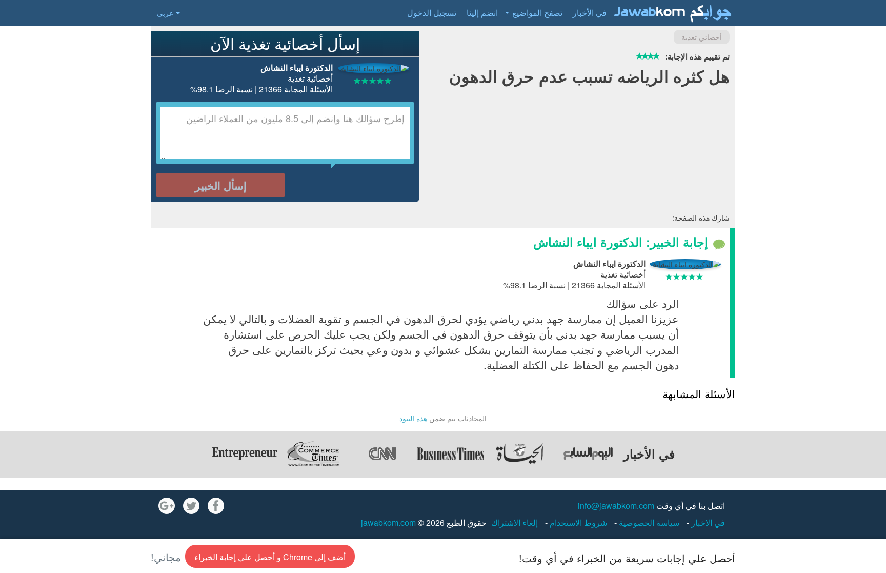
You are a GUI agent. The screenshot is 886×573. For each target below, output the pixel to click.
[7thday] (588, 453)
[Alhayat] (519, 453)
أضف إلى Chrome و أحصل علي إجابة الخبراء (270, 557)
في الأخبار (590, 12)
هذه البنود (413, 418)
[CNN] (382, 453)
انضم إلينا (482, 12)
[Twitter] (191, 506)
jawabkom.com (388, 522)
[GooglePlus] (166, 506)
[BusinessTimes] (450, 453)
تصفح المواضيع (537, 12)
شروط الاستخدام (577, 522)
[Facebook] (216, 506)
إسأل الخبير (221, 185)
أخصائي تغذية (701, 37)
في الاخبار (707, 522)
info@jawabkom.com (616, 505)
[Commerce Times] (313, 453)
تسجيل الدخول (431, 12)
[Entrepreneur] (244, 453)
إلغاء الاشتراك (514, 522)
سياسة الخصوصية (648, 522)
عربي (165, 13)
